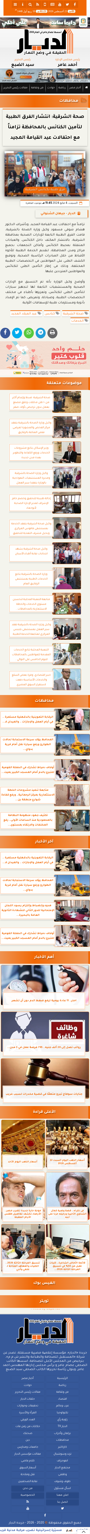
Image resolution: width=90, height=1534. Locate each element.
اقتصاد (62, 1398)
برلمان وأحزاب (62, 1433)
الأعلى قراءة (44, 1112)
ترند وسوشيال (62, 1453)
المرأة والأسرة (27, 1412)
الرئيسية (62, 1378)
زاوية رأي (62, 1419)
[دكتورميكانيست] (45, 76)
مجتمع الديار (62, 1467)
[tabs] (15, 4)
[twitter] (67, 4)
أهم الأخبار (44, 957)
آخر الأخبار (44, 842)
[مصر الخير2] (45, 358)
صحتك (27, 1433)
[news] (52, 4)
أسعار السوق (27, 1467)
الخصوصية (28, 1495)
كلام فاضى (28, 1460)
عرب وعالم (62, 1405)
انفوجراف (62, 1460)
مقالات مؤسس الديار (27, 1453)
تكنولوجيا (62, 1412)
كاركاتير (62, 1447)
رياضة (62, 88)
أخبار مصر (75, 88)
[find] (30, 4)
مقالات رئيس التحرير (15, 88)
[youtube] (59, 4)
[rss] (37, 4)
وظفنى (62, 1474)
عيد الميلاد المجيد (24, 314)
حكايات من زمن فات (28, 1426)
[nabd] (45, 4)
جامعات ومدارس (27, 1447)
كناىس (50, 314)
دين (28, 1440)
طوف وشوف (62, 1481)
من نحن (28, 1488)
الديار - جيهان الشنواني (58, 214)
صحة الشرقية (74, 314)
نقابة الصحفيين (27, 1481)
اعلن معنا (62, 1495)
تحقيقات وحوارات (27, 1405)
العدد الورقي (28, 1419)
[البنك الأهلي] (45, 22)
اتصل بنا (62, 1502)
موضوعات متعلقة (64, 383)
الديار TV (62, 1426)
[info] (22, 4)
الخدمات (78, 321)
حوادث (51, 88)
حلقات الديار (28, 1398)
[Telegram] (40, 333)
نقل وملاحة (28, 1474)
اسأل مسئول (62, 1488)
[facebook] (74, 4)
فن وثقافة (37, 88)
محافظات (68, 101)
